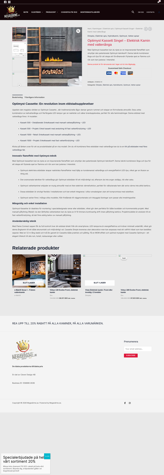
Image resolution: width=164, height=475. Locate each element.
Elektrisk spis (108, 29)
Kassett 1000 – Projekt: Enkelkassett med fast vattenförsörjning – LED (50, 140)
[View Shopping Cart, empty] (158, 2)
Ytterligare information (34, 97)
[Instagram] (9, 2)
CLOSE (47, 456)
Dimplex (91, 36)
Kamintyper (97, 29)
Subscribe (130, 355)
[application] (42, 12)
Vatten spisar (133, 36)
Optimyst (123, 36)
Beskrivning (17, 97)
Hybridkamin (113, 36)
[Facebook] (5, 2)
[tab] (17, 97)
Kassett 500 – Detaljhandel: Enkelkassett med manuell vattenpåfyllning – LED (53, 122)
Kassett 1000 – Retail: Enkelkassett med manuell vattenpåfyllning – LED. (50, 134)
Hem (89, 29)
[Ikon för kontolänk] (159, 12)
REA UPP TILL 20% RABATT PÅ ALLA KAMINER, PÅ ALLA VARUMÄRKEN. (57, 323)
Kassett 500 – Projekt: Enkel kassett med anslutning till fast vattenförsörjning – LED (55, 128)
